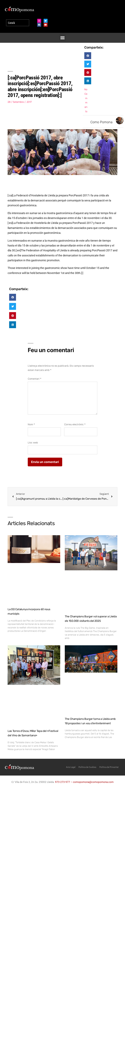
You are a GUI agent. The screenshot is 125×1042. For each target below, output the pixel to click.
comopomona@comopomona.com (93, 781)
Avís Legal (70, 767)
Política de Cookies (87, 767)
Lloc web (33, 442)
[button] (62, 37)
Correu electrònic (75, 424)
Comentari (34, 378)
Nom (31, 424)
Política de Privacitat (109, 767)
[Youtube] (46, 25)
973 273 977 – (64, 781)
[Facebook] (39, 25)
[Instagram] (39, 21)
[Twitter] (46, 21)
